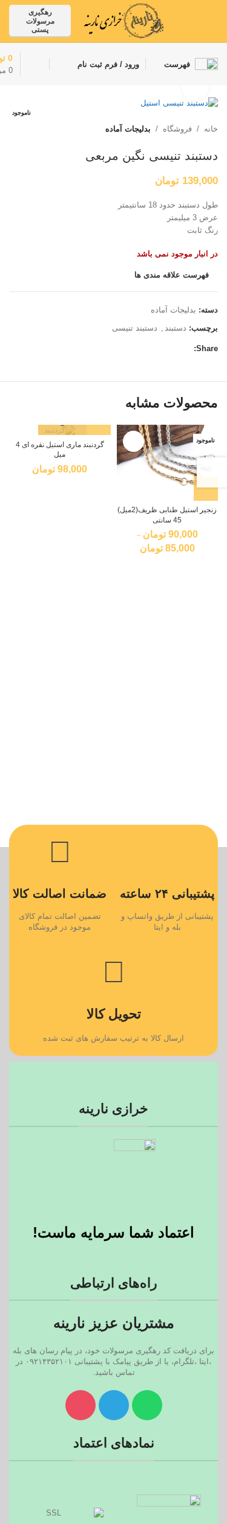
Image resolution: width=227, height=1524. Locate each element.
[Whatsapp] (147, 1405)
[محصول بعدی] (16, 129)
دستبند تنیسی (134, 327)
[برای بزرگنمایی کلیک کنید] (195, 87)
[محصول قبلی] (45, 129)
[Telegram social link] (189, 30)
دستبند (175, 327)
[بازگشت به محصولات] (31, 129)
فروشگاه (177, 128)
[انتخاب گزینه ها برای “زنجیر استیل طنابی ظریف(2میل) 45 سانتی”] (206, 489)
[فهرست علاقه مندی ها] (133, 441)
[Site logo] (123, 20)
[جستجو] (60, 64)
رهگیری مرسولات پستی (40, 21)
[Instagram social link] (204, 12)
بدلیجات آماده (128, 128)
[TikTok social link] (204, 30)
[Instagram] (80, 1405)
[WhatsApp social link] (189, 12)
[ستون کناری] (212, 472)
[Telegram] (114, 1405)
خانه (211, 128)
